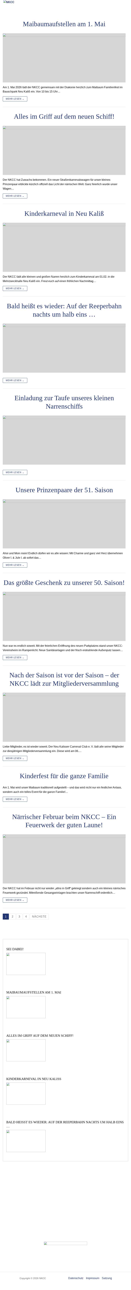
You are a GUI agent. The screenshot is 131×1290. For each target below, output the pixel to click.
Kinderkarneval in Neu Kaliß (64, 213)
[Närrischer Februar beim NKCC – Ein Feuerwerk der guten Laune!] (64, 858)
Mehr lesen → (15, 99)
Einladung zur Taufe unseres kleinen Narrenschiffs (64, 402)
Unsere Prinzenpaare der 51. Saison (64, 490)
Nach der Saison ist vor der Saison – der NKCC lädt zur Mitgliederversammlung (64, 679)
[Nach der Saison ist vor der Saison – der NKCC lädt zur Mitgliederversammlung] (64, 717)
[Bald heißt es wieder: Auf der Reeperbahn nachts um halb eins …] (64, 348)
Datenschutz (75, 1278)
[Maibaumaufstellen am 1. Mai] (64, 57)
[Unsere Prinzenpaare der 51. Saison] (64, 523)
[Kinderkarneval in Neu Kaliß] (64, 247)
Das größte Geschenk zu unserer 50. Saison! (64, 582)
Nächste (39, 916)
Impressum (92, 1278)
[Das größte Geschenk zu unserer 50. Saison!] (64, 616)
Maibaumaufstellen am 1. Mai (64, 24)
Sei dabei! (15, 949)
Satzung (107, 1278)
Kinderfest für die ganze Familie (64, 776)
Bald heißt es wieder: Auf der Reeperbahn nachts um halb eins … (64, 310)
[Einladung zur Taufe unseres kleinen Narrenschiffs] (64, 440)
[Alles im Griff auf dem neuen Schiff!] (64, 150)
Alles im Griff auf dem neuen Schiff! (64, 116)
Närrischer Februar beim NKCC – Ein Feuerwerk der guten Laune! (64, 821)
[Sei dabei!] (26, 964)
